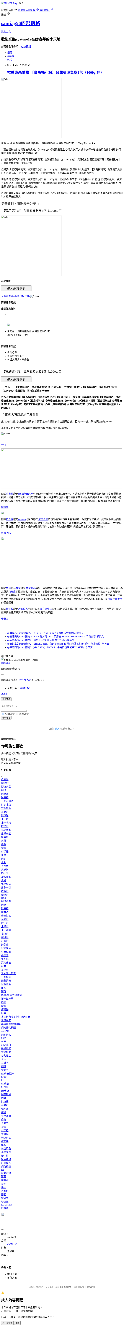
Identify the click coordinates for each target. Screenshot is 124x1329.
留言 (29, 680)
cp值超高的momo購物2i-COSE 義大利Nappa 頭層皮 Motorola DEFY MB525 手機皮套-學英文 (55, 636)
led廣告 (5, 1083)
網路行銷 (6, 1166)
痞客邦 (22, 680)
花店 (3, 1041)
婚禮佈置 (6, 1048)
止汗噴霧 (6, 822)
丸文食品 (31, 588)
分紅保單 (6, 977)
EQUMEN (6, 1204)
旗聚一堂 (6, 833)
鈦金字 (4, 1087)
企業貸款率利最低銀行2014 (15, 296)
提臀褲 (4, 1208)
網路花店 (6, 1044)
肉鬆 (3, 844)
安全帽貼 (6, 808)
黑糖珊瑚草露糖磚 (11, 1024)
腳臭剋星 (28, 493)
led (2, 1080)
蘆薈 (3, 1176)
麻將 (3, 1119)
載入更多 (6, 699)
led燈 (4, 1077)
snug (3, 444)
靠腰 (3, 1002)
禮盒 (110, 599)
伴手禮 (118, 599)
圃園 (3, 1194)
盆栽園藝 (6, 984)
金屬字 (4, 1070)
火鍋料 (4, 869)
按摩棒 (4, 1141)
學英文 (4, 618)
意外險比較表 (8, 973)
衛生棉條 (6, 1159)
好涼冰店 (6, 804)
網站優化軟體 (8, 1027)
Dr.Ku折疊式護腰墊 (11, 995)
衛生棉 (9, 609)
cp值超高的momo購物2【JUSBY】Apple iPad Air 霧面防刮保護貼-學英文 (45, 633)
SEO (3, 1037)
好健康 (4, 944)
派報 (3, 1059)
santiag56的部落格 (20, 23)
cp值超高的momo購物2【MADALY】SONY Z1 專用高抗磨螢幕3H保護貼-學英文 (50, 647)
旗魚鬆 (12, 591)
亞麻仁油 (6, 952)
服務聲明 (91, 1287)
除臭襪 (9, 493)
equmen (22, 519)
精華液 (4, 1180)
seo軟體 (5, 1031)
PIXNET (39, 1287)
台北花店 (6, 1055)
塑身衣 (4, 507)
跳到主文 (6, 31)
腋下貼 (4, 815)
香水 (3, 1187)
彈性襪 (4, 1109)
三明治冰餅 (7, 801)
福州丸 (4, 873)
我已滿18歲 (7, 1323)
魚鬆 (3, 533)
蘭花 (3, 991)
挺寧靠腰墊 (7, 998)
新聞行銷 (6, 1173)
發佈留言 (6, 718)
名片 (9, 60)
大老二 (4, 1123)
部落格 (11, 56)
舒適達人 (23, 609)
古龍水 (4, 1191)
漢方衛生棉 (46, 609)
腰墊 (3, 1006)
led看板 (5, 1091)
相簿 (9, 52)
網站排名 (6, 1035)
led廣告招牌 (7, 1073)
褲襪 (3, 1112)
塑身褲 (4, 1202)
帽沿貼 (4, 783)
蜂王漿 (4, 955)
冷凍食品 (6, 877)
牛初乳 (4, 959)
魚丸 (3, 862)
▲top (4, 693)
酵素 (3, 966)
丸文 (9, 533)
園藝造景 (6, 980)
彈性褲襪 (6, 1116)
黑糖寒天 (6, 1020)
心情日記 (26, 46)
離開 (17, 1323)
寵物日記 (25, 688)
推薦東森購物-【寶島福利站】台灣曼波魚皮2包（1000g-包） (55, 72)
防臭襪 (4, 797)
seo (2, 1169)
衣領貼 (4, 779)
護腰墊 (4, 1009)
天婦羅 (4, 866)
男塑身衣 (43, 519)
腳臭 (3, 790)
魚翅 (3, 880)
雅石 (3, 988)
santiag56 (5, 663)
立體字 (4, 1063)
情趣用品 (6, 1137)
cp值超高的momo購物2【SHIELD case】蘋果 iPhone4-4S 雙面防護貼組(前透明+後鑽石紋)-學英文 (58, 643)
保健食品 (6, 948)
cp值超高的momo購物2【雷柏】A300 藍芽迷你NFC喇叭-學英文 (40, 640)
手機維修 (6, 1152)
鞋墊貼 (4, 826)
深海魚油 (6, 962)
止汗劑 (4, 819)
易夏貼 (4, 812)
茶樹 (3, 1183)
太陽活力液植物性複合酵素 (15, 1017)
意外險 (4, 970)
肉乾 (3, 859)
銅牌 (3, 1066)
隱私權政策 (79, 1287)
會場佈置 (6, 1052)
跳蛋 (3, 1145)
